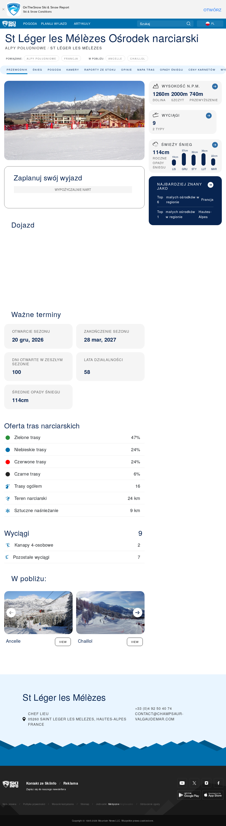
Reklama (70, 783)
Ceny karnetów (201, 69)
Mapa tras (146, 69)
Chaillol (137, 58)
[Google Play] (189, 794)
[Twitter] (194, 783)
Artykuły (82, 23)
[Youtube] (182, 783)
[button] (74, 266)
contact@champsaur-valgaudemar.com (159, 716)
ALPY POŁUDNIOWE (25, 47)
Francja (71, 58)
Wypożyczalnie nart (73, 189)
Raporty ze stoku (100, 69)
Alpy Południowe (41, 58)
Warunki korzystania (63, 804)
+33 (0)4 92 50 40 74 (153, 708)
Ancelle (115, 58)
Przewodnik (17, 69)
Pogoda (30, 23)
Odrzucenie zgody (150, 804)
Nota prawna (10, 804)
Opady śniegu (171, 69)
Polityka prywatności (34, 804)
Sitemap (85, 804)
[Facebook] (218, 783)
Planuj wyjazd (54, 23)
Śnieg (37, 69)
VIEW (63, 642)
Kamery (72, 69)
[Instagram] (206, 783)
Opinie (126, 69)
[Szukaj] (189, 23)
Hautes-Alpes (205, 214)
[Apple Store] (212, 794)
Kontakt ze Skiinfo (41, 783)
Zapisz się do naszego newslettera (46, 789)
